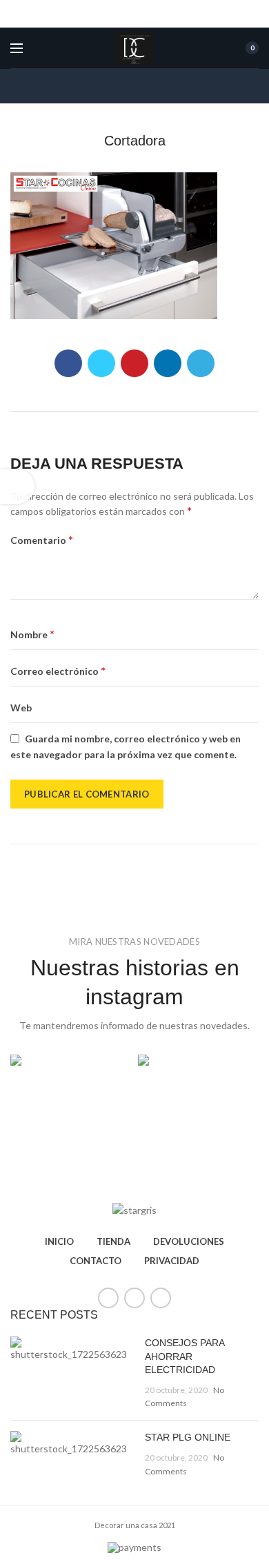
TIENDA (113, 1241)
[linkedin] (167, 363)
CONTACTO (95, 1260)
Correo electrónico (58, 670)
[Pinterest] (134, 363)
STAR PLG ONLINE (187, 1437)
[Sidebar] (17, 486)
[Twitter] (101, 363)
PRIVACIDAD (171, 1260)
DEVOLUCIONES (188, 1241)
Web (21, 707)
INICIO (59, 1241)
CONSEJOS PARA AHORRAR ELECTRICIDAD (184, 1356)
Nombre (32, 633)
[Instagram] (160, 1298)
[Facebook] (68, 363)
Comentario (41, 539)
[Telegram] (201, 363)
